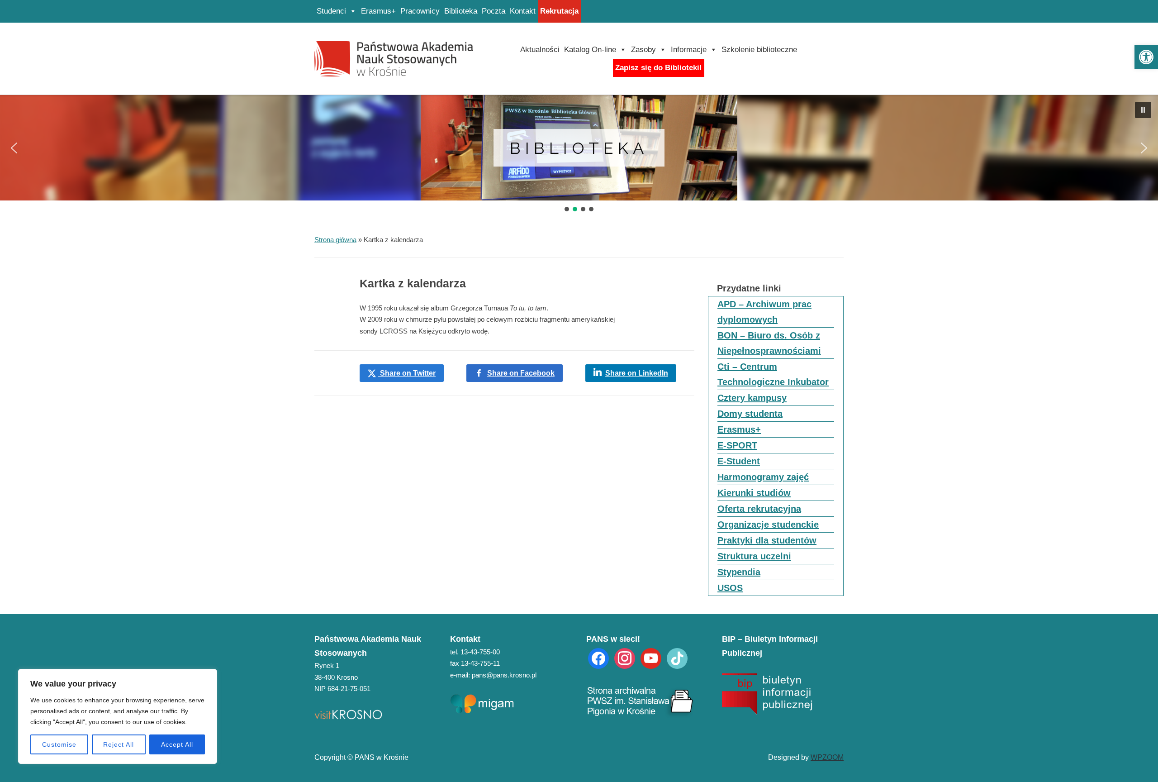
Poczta (493, 11)
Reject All (118, 744)
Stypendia (738, 572)
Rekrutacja (559, 11)
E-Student (738, 461)
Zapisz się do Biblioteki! (658, 67)
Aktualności (540, 49)
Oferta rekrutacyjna (759, 509)
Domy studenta (750, 414)
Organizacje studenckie (768, 524)
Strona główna (335, 239)
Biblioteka (460, 11)
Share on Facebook (521, 373)
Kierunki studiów (754, 493)
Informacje (689, 49)
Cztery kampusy (752, 398)
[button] (1146, 57)
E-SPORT (737, 445)
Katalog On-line (590, 49)
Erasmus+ (378, 11)
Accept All (177, 744)
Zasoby (643, 49)
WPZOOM (827, 757)
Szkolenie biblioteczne (759, 49)
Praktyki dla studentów (766, 540)
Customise (59, 744)
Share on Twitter (407, 373)
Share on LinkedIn (636, 373)
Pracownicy (420, 11)
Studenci (331, 11)
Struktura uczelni (754, 556)
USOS (730, 588)
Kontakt (523, 11)
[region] (117, 716)
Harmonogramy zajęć (763, 477)
